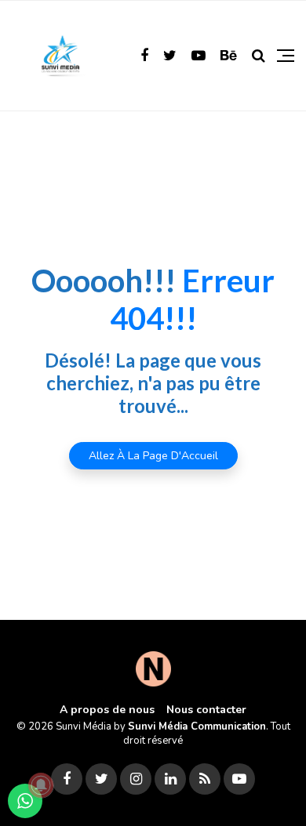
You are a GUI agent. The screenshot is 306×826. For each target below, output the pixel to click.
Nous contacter (206, 709)
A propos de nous (107, 709)
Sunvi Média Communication (197, 726)
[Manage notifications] (40, 785)
